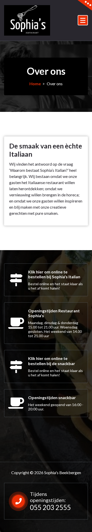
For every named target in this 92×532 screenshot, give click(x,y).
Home (35, 83)
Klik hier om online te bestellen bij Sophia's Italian (54, 274)
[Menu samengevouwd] (83, 20)
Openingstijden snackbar (52, 397)
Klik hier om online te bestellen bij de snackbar (51, 361)
